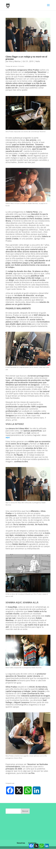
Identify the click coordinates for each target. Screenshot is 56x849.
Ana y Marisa (14, 61)
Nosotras (21, 843)
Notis (37, 61)
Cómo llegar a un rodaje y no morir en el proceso (26, 57)
